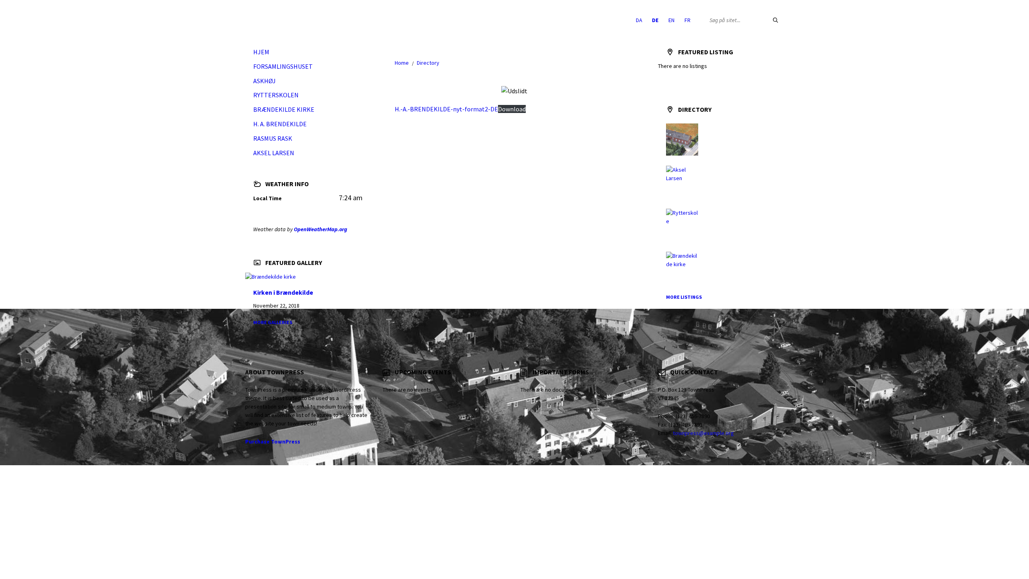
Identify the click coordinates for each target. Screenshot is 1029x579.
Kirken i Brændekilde (283, 292)
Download (512, 109)
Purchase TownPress (272, 441)
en (671, 20)
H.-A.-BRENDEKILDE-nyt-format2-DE (446, 109)
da (639, 20)
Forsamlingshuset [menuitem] (283, 66)
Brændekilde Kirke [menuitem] (283, 109)
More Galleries (272, 322)
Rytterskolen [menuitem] (276, 95)
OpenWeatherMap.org (320, 229)
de (655, 20)
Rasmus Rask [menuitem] (272, 138)
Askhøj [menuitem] (264, 81)
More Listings (684, 297)
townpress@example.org (703, 433)
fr (688, 20)
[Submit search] (776, 20)
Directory (428, 62)
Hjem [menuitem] (261, 52)
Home (402, 62)
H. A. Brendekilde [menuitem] (280, 124)
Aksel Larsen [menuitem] (273, 153)
